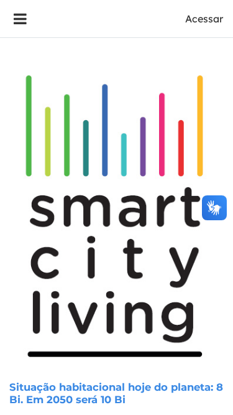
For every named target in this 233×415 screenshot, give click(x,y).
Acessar (204, 18)
